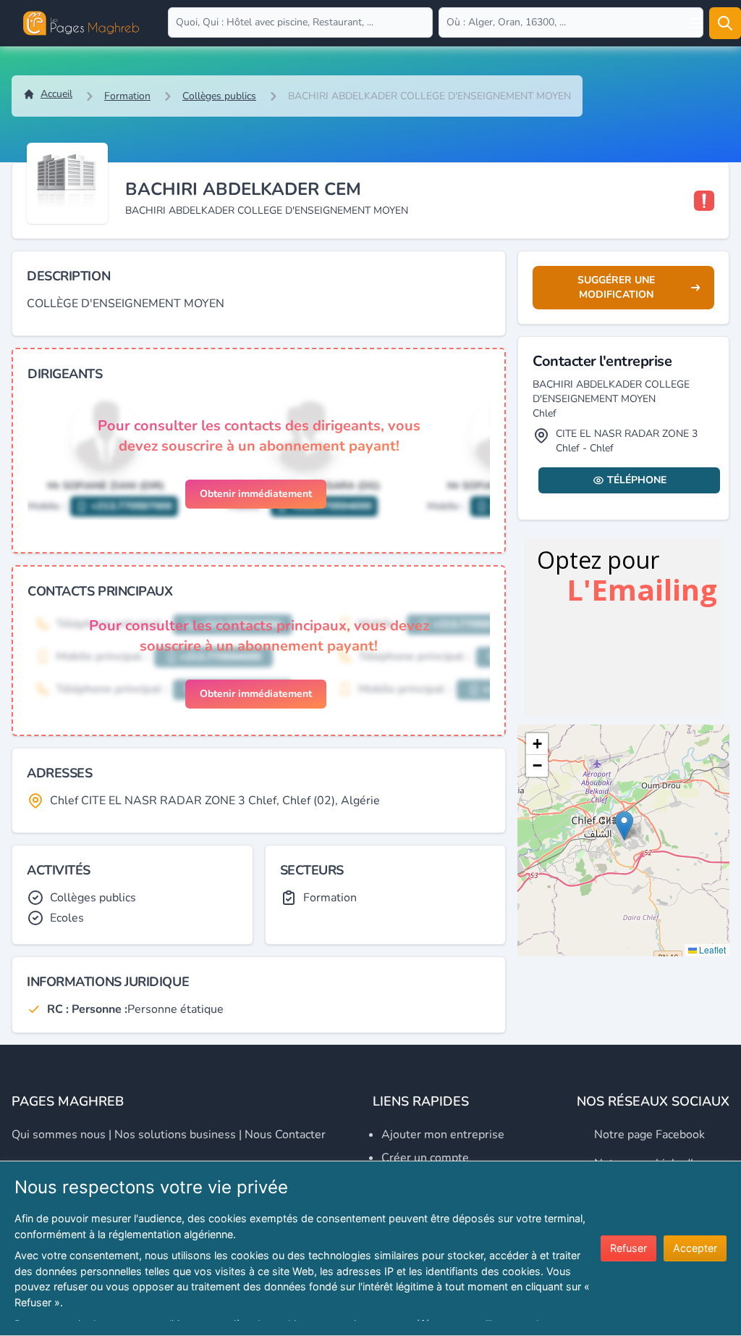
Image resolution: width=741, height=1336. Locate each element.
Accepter (695, 1248)
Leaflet (711, 949)
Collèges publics (219, 96)
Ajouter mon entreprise (442, 1135)
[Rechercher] (725, 23)
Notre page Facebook (649, 1135)
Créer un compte (425, 1158)
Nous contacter (285, 1135)
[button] (624, 825)
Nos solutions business (175, 1135)
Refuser (628, 1248)
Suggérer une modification (616, 287)
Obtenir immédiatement (256, 494)
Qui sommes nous (59, 1135)
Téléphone (636, 480)
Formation (127, 96)
